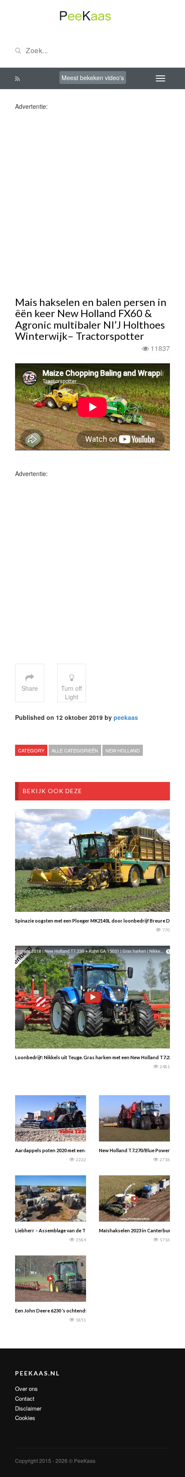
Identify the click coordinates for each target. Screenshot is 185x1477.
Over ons (26, 1388)
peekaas (126, 717)
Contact (24, 1398)
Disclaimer (28, 1408)
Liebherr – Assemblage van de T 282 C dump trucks (71, 1230)
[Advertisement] (92, 203)
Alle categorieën (75, 750)
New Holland (122, 750)
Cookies (25, 1418)
